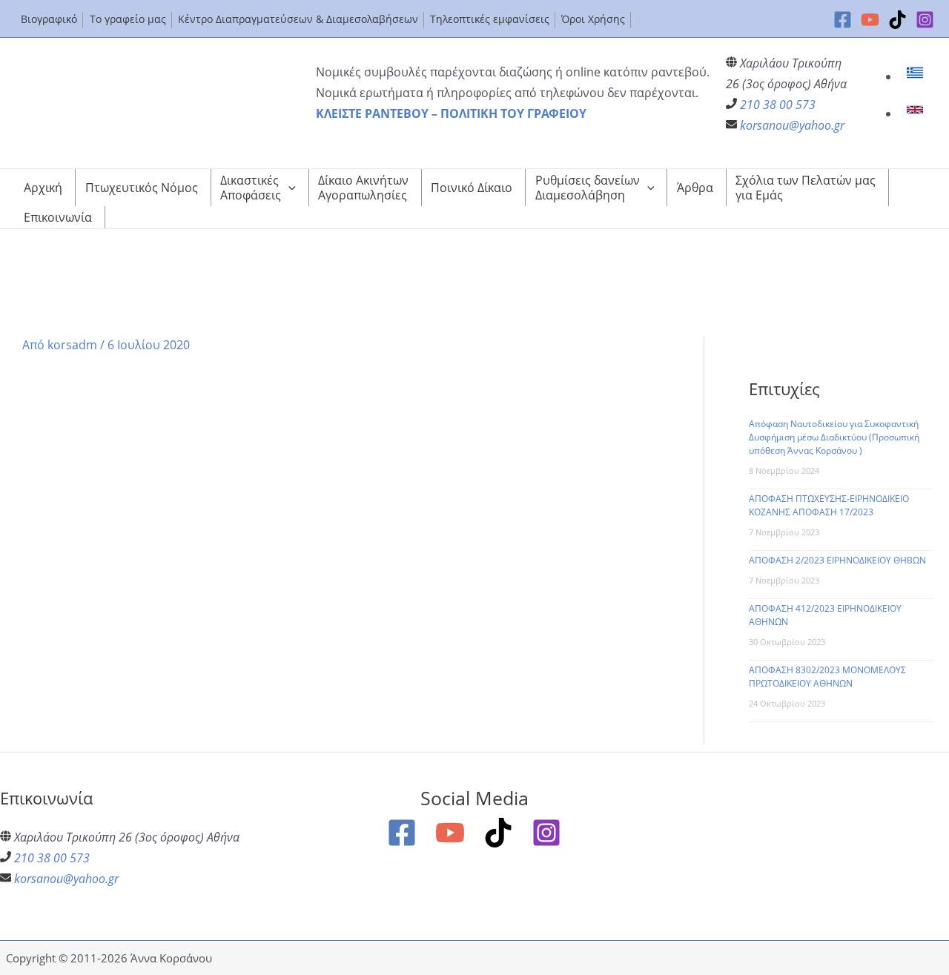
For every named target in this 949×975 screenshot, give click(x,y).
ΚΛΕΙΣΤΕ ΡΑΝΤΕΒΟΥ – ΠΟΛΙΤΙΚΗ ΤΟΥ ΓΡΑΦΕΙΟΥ (451, 113)
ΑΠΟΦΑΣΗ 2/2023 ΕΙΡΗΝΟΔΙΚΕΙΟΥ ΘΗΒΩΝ (837, 560)
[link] (917, 76)
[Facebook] (842, 19)
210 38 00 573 (778, 104)
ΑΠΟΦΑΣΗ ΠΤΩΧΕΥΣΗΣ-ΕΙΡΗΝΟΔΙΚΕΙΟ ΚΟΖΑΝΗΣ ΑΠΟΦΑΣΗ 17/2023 (829, 505)
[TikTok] (897, 19)
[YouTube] (870, 19)
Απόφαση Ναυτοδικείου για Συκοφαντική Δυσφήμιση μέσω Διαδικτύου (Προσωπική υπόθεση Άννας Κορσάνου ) (834, 437)
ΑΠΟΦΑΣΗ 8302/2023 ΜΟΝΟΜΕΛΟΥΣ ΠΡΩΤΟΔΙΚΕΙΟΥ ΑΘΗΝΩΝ (827, 677)
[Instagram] (925, 19)
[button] (288, 187)
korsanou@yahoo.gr (792, 125)
